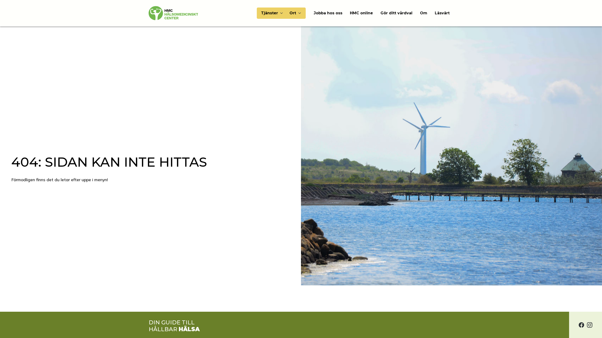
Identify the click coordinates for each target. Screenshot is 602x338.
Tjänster (269, 13)
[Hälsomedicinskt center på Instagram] (589, 325)
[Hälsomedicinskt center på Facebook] (581, 325)
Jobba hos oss (328, 13)
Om (423, 13)
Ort (292, 13)
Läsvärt (442, 13)
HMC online (361, 13)
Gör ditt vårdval (396, 13)
